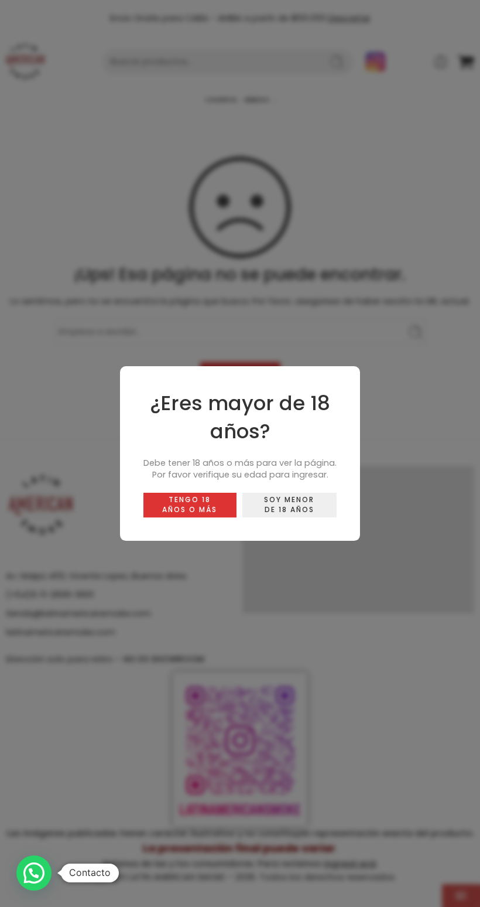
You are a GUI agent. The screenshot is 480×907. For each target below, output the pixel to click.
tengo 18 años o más (189, 504)
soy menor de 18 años (289, 504)
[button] (34, 873)
